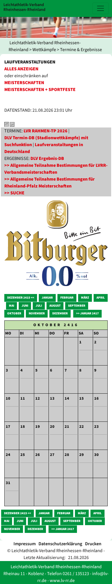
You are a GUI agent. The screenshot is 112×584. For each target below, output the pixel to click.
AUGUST (55, 305)
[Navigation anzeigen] (100, 8)
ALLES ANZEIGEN (21, 69)
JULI (39, 305)
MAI (11, 305)
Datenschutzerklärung (60, 544)
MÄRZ (85, 297)
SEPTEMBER (76, 305)
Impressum (24, 544)
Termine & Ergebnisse (81, 50)
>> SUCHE (14, 193)
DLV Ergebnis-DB (47, 158)
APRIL (100, 297)
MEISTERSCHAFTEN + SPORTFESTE (40, 89)
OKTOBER (14, 313)
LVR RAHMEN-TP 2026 (45, 131)
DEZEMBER (60, 313)
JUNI (25, 305)
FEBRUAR (67, 297)
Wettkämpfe (44, 50)
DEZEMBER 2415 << (20, 297)
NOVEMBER (37, 313)
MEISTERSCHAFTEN (24, 83)
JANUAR (47, 297)
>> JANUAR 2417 (87, 313)
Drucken (93, 544)
